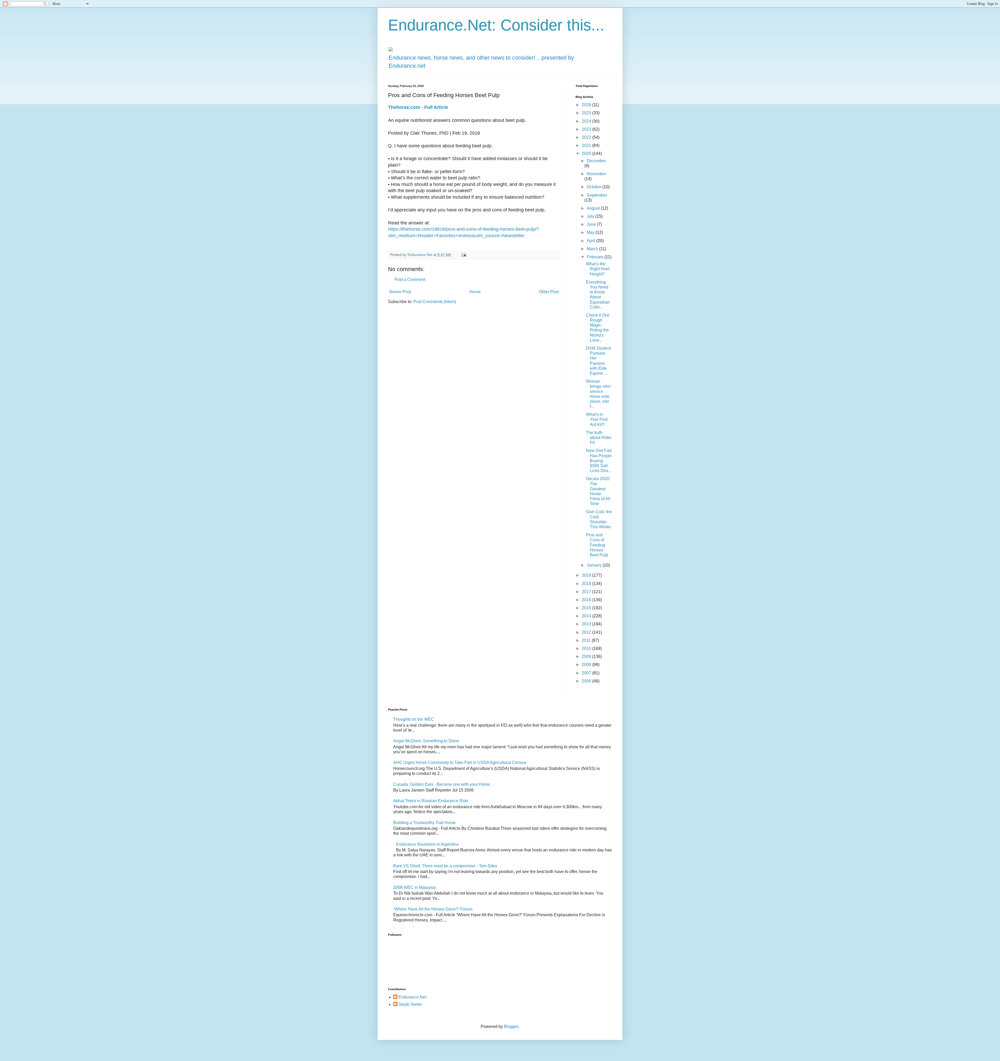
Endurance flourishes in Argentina (427, 844)
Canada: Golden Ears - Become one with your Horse (441, 784)
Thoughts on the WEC (413, 719)
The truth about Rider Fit (598, 437)
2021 (587, 145)
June (592, 224)
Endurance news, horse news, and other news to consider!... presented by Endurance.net (481, 61)
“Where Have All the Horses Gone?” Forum (432, 909)
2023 (587, 129)
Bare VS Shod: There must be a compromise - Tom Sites (445, 866)
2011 (587, 640)
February (595, 257)
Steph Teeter (410, 1004)
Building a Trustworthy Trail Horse (424, 822)
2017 (587, 591)
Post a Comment (410, 279)
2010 (587, 648)
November (596, 174)
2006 (587, 681)
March (593, 249)
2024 (587, 121)
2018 (587, 583)
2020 (587, 153)
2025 (587, 113)
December (596, 161)
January (595, 565)
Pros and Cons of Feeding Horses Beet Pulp (597, 545)
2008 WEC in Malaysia (414, 887)
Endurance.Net (412, 997)
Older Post (549, 292)
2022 (587, 137)
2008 (587, 664)
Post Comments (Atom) (434, 301)
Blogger (511, 1026)
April (591, 240)
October (594, 187)
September (597, 195)
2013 (587, 624)
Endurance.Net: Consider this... (496, 25)
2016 (587, 600)
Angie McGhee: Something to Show (426, 741)
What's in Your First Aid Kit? (597, 419)
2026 (587, 105)
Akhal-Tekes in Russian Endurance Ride (430, 801)
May (591, 232)
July (591, 216)
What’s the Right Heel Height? (598, 269)
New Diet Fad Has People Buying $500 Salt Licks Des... (599, 460)
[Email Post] (463, 255)
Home (475, 292)
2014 (587, 616)
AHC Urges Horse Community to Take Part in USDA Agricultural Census (459, 762)
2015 (587, 608)
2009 (587, 656)
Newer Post (400, 292)
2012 (587, 632)
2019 (587, 575)
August (594, 208)
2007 (587, 673)
